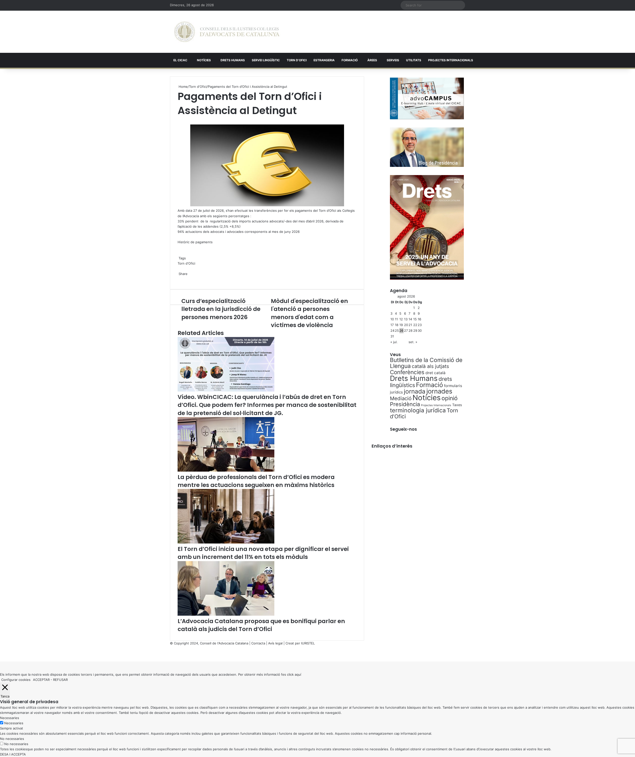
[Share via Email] (181, 279)
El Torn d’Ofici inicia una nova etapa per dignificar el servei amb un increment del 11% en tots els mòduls (263, 553)
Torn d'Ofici (198, 87)
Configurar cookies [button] (16, 680)
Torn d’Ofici (297, 60)
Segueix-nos (403, 429)
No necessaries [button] (12, 739)
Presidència (405, 404)
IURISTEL (308, 643)
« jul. (394, 342)
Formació (350, 60)
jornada (414, 391)
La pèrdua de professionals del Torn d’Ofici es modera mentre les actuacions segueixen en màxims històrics (256, 481)
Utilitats (413, 60)
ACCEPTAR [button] (41, 680)
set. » (413, 342)
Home (183, 87)
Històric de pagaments (195, 242)
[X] (178, 120)
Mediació (401, 398)
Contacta (258, 643)
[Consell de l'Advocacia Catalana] (227, 32)
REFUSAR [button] (60, 680)
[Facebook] (0, 654)
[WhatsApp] (179, 120)
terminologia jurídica (418, 410)
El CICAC (180, 60)
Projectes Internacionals (436, 405)
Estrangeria (324, 60)
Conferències (407, 372)
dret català (435, 372)
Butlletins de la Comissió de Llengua (426, 363)
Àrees (372, 60)
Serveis (393, 60)
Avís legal (275, 643)
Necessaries (13, 723)
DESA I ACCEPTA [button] (13, 754)
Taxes (457, 405)
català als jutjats (430, 366)
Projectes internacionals (450, 60)
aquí (298, 674)
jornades (439, 391)
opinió (450, 398)
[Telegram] (180, 279)
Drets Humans (233, 60)
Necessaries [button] (9, 718)
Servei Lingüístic (266, 60)
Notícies (204, 60)
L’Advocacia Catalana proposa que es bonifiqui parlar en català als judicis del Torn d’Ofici (261, 625)
